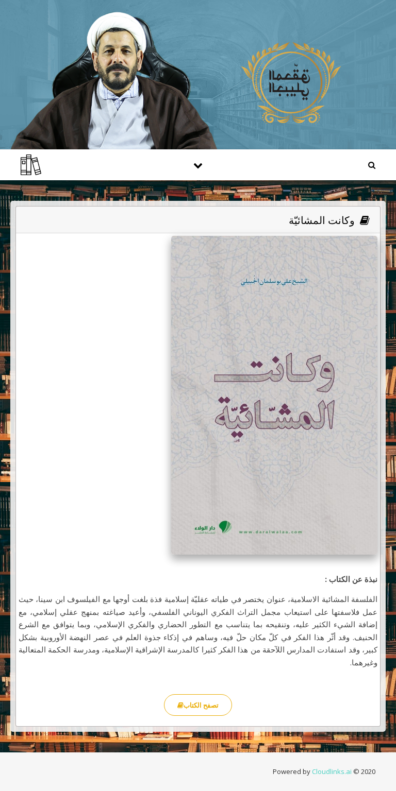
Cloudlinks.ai (332, 771)
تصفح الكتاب (201, 705)
